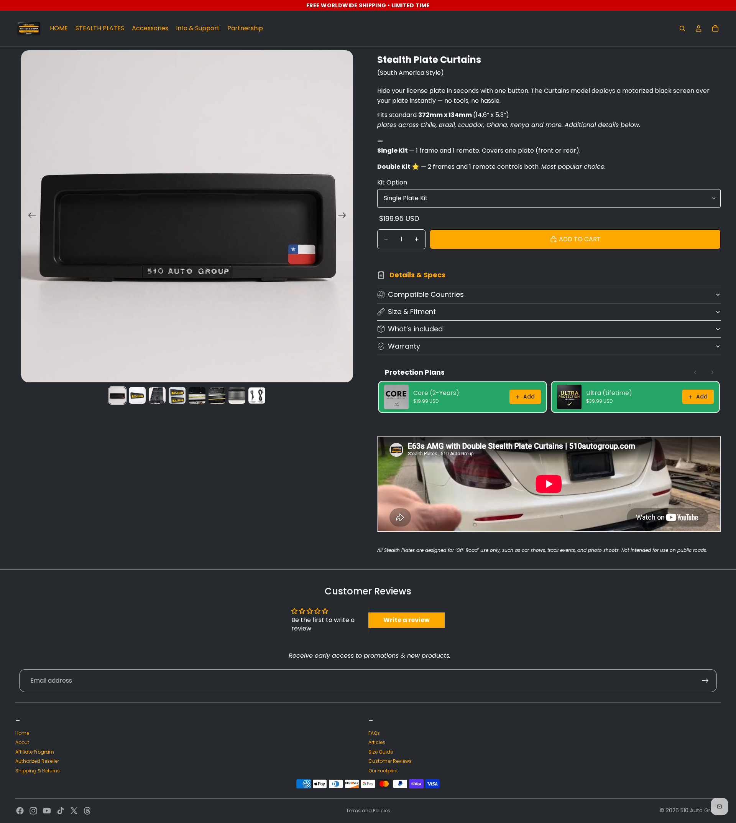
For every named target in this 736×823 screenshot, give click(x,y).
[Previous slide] (29, 216)
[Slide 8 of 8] (256, 395)
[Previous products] (695, 372)
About (22, 742)
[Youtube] (46, 810)
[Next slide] (344, 216)
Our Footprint (383, 770)
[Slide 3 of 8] (157, 395)
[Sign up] (705, 681)
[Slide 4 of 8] (177, 395)
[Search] (682, 28)
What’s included (415, 329)
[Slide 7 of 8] (236, 395)
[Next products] (712, 372)
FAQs (374, 733)
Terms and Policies (368, 810)
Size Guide (380, 752)
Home (22, 733)
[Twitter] (74, 810)
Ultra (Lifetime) (609, 393)
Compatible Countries (426, 294)
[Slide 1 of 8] (117, 395)
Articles (376, 742)
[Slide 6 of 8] (217, 395)
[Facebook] (20, 810)
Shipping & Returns (37, 770)
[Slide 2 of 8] (137, 395)
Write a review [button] (406, 620)
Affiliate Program (34, 752)
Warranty (404, 346)
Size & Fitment (412, 311)
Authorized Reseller (37, 761)
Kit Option (392, 182)
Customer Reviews (390, 761)
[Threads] (87, 810)
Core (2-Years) (436, 393)
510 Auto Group (700, 810)
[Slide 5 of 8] (197, 395)
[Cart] (715, 28)
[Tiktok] (60, 810)
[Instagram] (33, 810)
